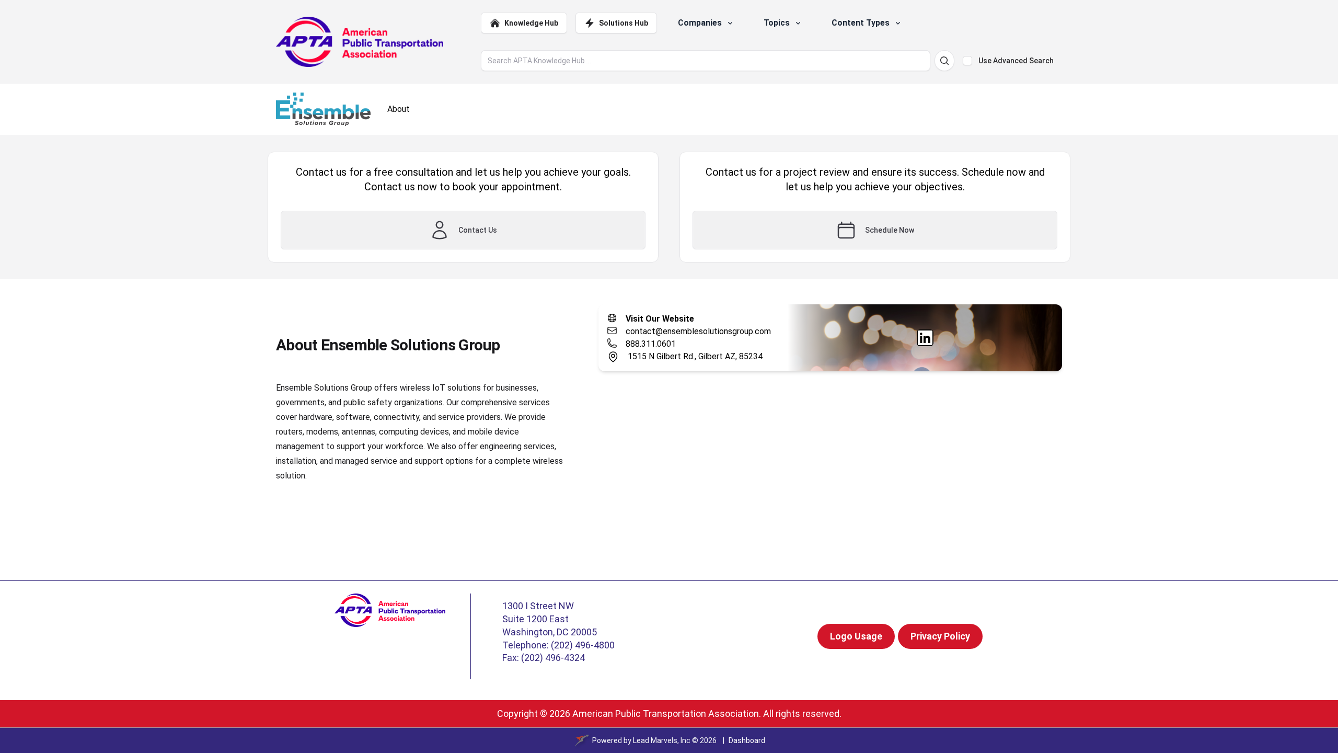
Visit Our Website (660, 319)
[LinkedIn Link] (925, 337)
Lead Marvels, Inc (661, 740)
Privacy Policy (940, 636)
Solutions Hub (623, 23)
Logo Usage (856, 636)
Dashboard (747, 740)
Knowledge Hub (531, 23)
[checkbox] (967, 60)
